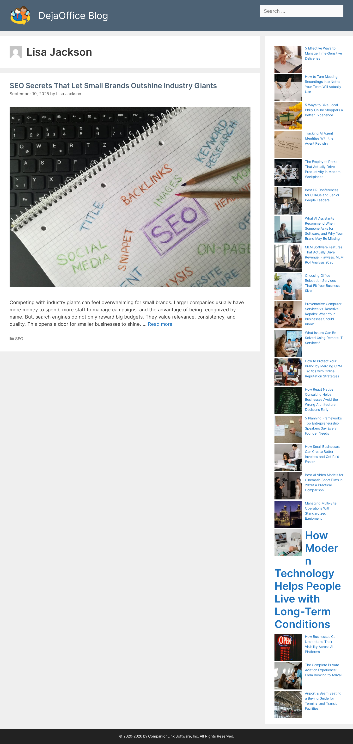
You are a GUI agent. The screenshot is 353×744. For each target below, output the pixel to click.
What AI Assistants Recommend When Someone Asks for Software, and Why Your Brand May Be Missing (324, 228)
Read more (160, 324)
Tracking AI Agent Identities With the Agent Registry (319, 138)
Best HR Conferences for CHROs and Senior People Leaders (322, 195)
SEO (19, 338)
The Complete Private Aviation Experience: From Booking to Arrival (323, 670)
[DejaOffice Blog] (20, 15)
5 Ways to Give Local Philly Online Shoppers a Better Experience (324, 110)
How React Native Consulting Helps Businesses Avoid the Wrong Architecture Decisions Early (321, 399)
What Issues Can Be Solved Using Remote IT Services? (324, 338)
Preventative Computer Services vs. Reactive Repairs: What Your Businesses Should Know (323, 314)
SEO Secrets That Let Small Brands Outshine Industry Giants (113, 85)
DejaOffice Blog (73, 15)
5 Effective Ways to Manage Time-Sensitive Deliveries (323, 53)
